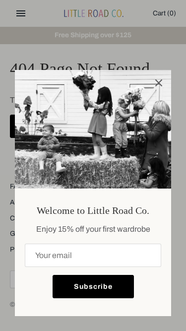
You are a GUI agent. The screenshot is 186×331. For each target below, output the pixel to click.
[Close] (159, 82)
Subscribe (93, 286)
